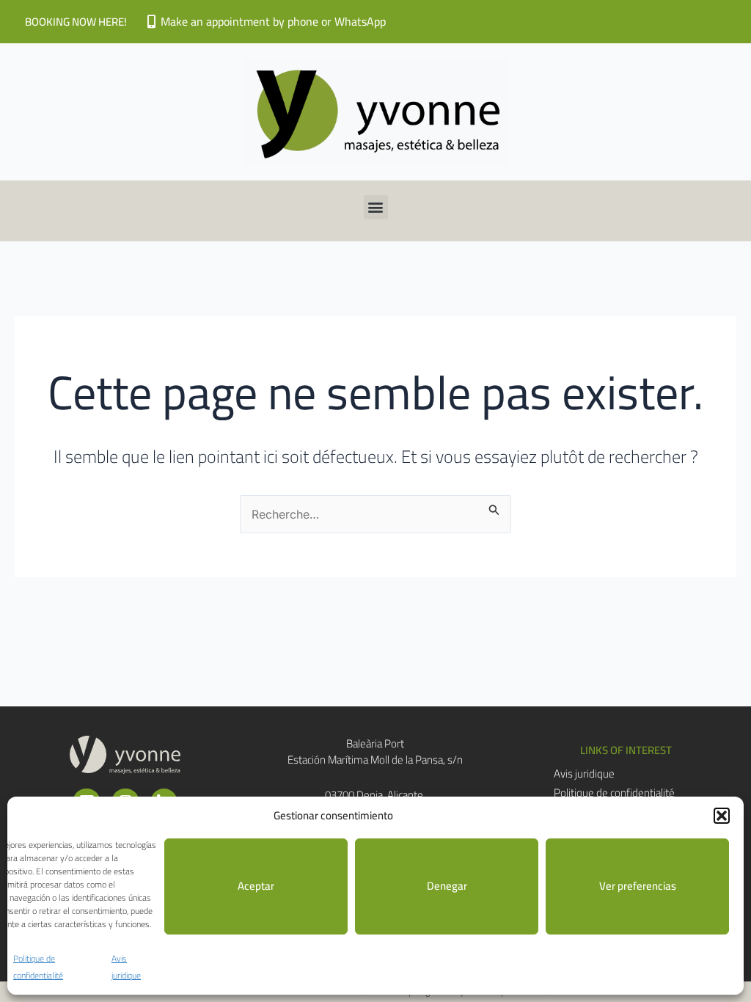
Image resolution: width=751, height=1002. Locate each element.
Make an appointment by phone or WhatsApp (273, 21)
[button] (721, 815)
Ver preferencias (637, 885)
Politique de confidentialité (38, 967)
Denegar (447, 885)
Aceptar (256, 885)
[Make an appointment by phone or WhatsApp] (151, 21)
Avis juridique (126, 967)
